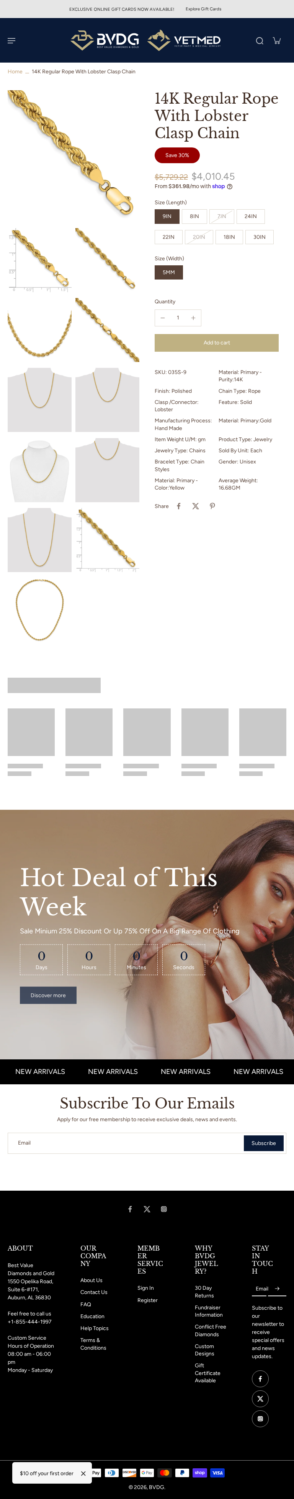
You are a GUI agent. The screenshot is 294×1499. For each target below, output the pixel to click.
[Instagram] (163, 1209)
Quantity (165, 301)
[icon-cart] (276, 40)
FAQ (85, 1304)
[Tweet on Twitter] (195, 506)
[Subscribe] (277, 1288)
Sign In (145, 1288)
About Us (91, 1280)
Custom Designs (204, 1350)
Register (147, 1300)
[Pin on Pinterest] (212, 506)
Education (92, 1316)
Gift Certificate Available (207, 1373)
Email (24, 1143)
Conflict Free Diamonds (210, 1330)
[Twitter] (147, 1209)
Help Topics (94, 1328)
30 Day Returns (204, 1292)
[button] (217, 343)
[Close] (83, 1473)
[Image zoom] (73, 156)
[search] (259, 40)
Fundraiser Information (209, 1311)
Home (15, 71)
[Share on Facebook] (178, 506)
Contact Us (94, 1292)
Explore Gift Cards (203, 9)
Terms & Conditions (93, 1344)
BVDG (156, 1487)
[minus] (162, 318)
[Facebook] (130, 1209)
